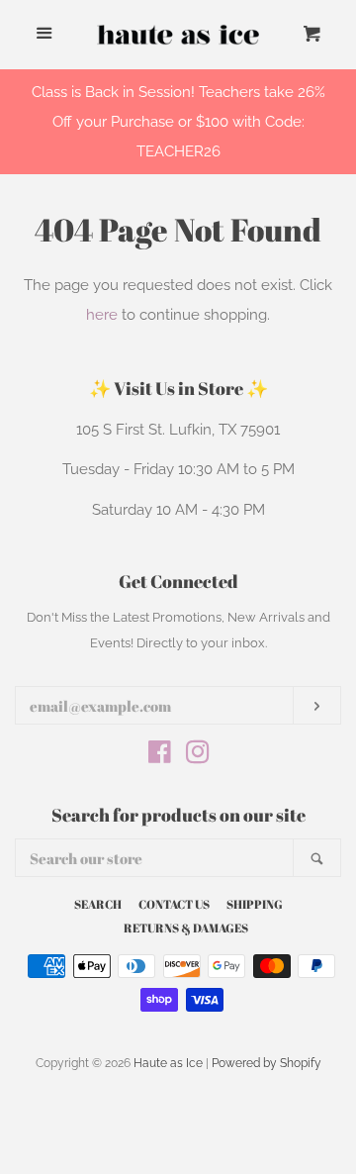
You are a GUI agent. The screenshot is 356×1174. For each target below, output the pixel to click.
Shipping (254, 904)
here (102, 315)
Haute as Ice (168, 1063)
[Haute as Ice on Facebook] (159, 756)
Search (98, 904)
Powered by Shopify (266, 1063)
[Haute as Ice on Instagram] (198, 756)
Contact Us (174, 904)
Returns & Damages (186, 927)
